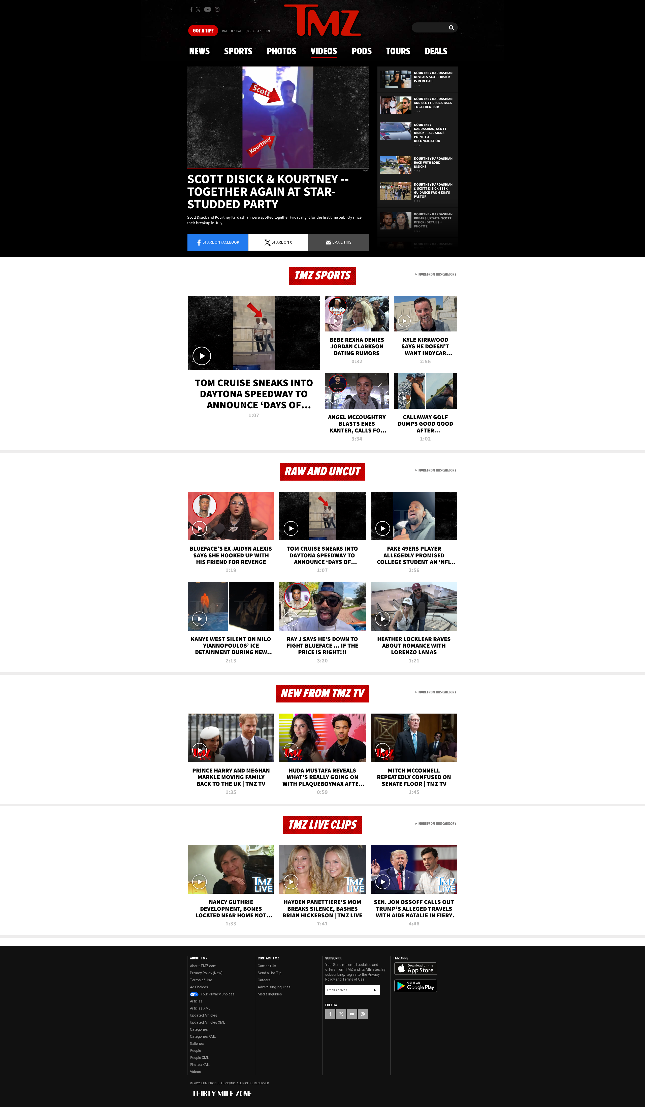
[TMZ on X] (199, 9)
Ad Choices (199, 987)
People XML (199, 1058)
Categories (199, 1029)
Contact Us (267, 966)
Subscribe (375, 990)
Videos (324, 52)
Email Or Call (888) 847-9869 (245, 31)
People (195, 1051)
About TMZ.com (203, 966)
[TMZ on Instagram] (217, 9)
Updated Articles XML (207, 1022)
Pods (362, 52)
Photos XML (200, 1065)
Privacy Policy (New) (206, 973)
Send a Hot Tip (269, 973)
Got (203, 31)
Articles (196, 1001)
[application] (278, 117)
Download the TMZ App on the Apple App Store (415, 968)
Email (341, 242)
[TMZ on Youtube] (207, 9)
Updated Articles (203, 1015)
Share (221, 242)
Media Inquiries (270, 994)
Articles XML (200, 1008)
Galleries (197, 1044)
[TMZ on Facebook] (191, 9)
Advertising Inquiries (274, 987)
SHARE (282, 242)
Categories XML (203, 1036)
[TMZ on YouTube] (352, 1014)
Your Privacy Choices (217, 994)
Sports (238, 52)
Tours (398, 52)
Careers (264, 980)
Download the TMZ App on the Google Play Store (415, 986)
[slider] (278, 168)
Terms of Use (201, 980)
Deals (436, 52)
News (199, 52)
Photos (281, 52)
